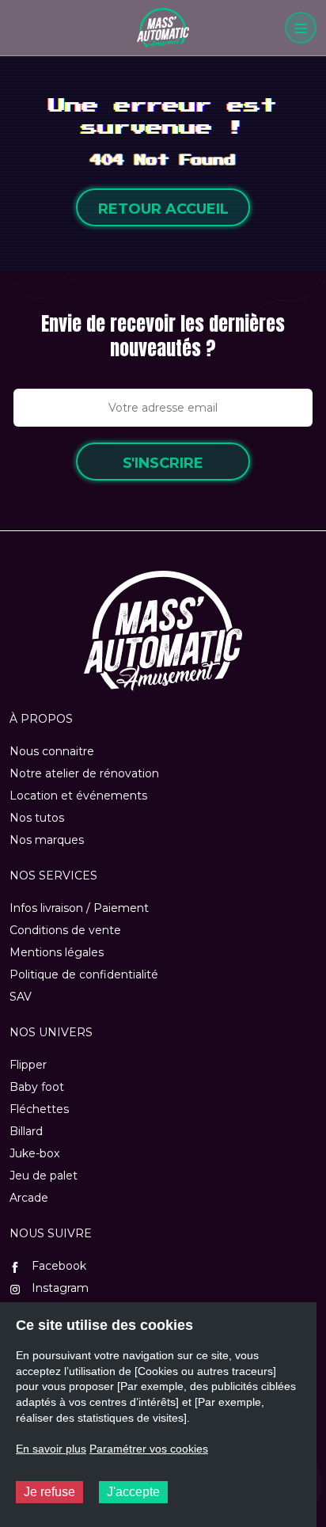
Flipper (28, 1065)
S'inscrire (163, 463)
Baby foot (36, 1087)
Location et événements (78, 795)
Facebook (57, 1266)
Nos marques (46, 840)
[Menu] (301, 28)
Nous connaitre (51, 751)
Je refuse (49, 1492)
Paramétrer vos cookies (148, 1448)
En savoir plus (51, 1448)
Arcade (28, 1198)
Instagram (58, 1288)
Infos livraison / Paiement (79, 908)
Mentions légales (56, 952)
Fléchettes (39, 1109)
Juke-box (34, 1153)
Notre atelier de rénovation (84, 773)
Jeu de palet (43, 1175)
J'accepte (133, 1492)
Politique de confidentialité (83, 974)
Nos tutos (36, 818)
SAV (20, 997)
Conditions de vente (65, 930)
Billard (26, 1131)
